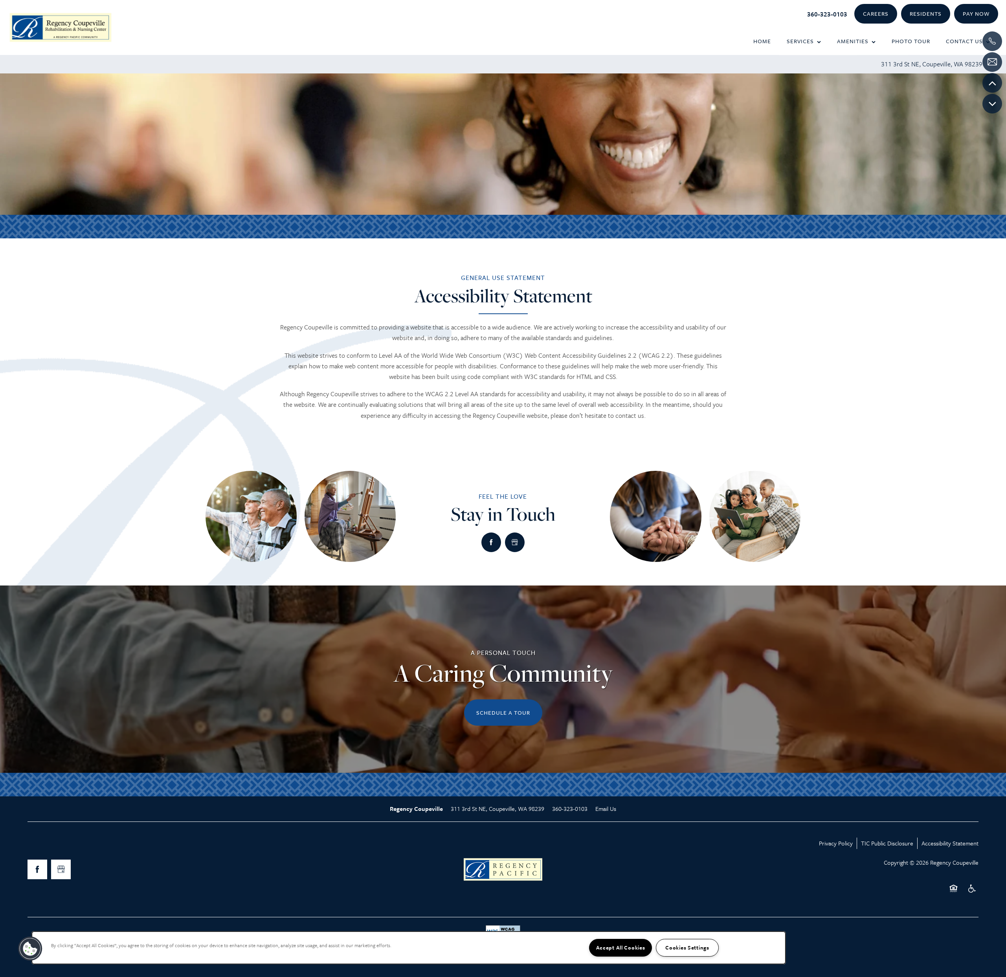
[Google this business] (515, 542)
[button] (875, 14)
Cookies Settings (687, 947)
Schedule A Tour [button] (503, 712)
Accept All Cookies (620, 947)
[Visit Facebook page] (491, 542)
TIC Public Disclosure (887, 843)
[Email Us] (992, 62)
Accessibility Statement (950, 843)
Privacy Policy (836, 843)
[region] (408, 947)
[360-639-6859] (992, 41)
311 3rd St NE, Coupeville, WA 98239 (931, 64)
